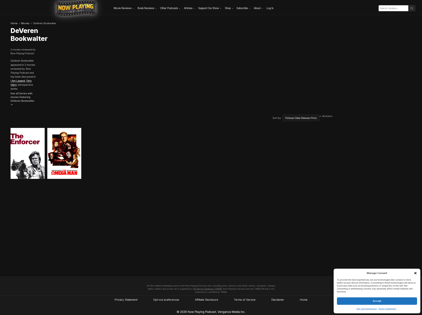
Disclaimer (277, 299)
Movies (25, 23)
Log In (269, 8)
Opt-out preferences (366, 309)
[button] (415, 273)
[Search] (411, 8)
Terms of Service (245, 299)
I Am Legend (18, 80)
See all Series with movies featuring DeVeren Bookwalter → (22, 99)
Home (14, 23)
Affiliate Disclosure (206, 299)
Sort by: (277, 118)
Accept (377, 300)
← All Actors (325, 116)
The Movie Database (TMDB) (207, 289)
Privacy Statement (387, 309)
